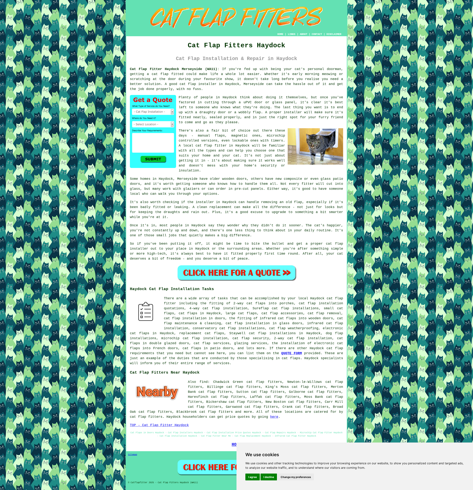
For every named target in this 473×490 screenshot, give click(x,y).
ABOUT (303, 34)
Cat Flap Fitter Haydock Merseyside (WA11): (174, 69)
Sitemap (132, 454)
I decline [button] (268, 477)
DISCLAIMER (333, 34)
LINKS (291, 34)
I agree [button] (252, 477)
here (274, 417)
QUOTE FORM (291, 353)
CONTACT (317, 34)
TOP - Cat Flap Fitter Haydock (159, 425)
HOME (280, 34)
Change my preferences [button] (296, 477)
